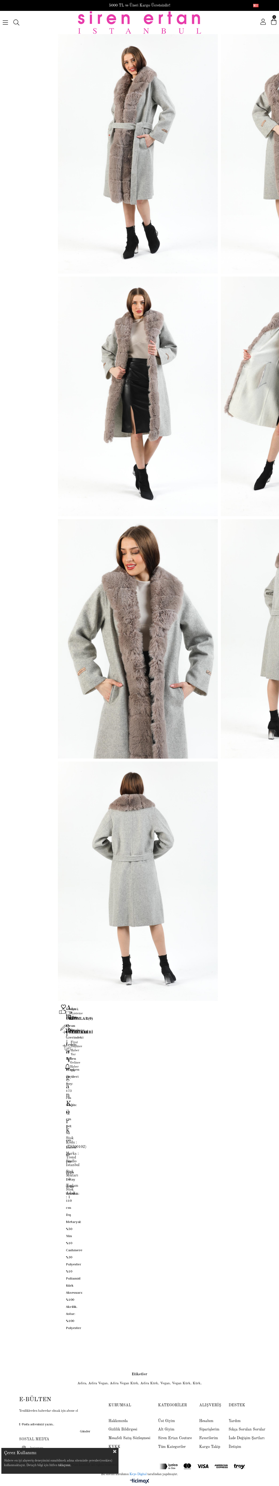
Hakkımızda (118, 1421)
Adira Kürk (149, 1383)
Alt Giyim (166, 1429)
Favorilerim (208, 1438)
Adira (81, 1383)
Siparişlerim (209, 1429)
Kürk (197, 1383)
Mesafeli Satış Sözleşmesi (129, 1438)
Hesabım (206, 1421)
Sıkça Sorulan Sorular (247, 1429)
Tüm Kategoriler (172, 1447)
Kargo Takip (209, 1447)
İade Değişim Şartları (247, 1438)
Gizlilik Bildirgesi (122, 1429)
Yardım (235, 1421)
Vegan (165, 1383)
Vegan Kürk (181, 1383)
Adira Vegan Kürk (124, 1383)
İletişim (235, 1447)
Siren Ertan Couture (175, 1438)
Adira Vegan (98, 1383)
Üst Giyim (166, 1421)
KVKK (114, 1447)
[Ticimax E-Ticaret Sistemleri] (139, 1482)
